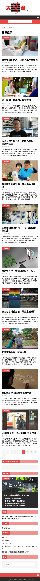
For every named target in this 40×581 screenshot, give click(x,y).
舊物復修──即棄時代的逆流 (13, 499)
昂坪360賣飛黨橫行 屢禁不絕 (16, 495)
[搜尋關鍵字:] (20, 21)
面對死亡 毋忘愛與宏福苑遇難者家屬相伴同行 (16, 552)
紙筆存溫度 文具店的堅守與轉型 (15, 506)
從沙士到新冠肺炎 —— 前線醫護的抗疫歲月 (19, 229)
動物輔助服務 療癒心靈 (14, 352)
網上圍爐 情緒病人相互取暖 (16, 100)
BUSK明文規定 (6, 540)
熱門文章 (5, 473)
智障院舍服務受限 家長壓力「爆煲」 (18, 186)
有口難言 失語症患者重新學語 (16, 392)
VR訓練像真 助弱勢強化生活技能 (19, 433)
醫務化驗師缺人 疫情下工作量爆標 (20, 59)
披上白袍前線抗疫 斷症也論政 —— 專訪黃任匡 (20, 142)
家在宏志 (4, 537)
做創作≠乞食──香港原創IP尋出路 (15, 503)
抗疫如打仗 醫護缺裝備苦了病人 (18, 270)
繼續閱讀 (28, 72)
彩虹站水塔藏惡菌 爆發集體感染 (18, 311)
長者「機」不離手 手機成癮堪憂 (15, 501)
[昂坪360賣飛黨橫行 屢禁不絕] (20, 491)
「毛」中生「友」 (7, 543)
